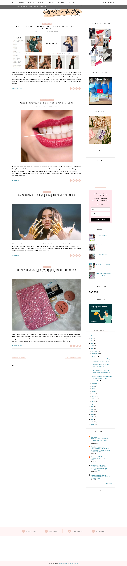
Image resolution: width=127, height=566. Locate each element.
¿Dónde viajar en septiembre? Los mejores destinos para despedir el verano (99, 440)
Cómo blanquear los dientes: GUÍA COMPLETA (47, 103)
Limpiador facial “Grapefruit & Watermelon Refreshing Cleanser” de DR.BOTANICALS (100, 450)
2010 (92, 424)
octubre (94, 356)
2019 (92, 348)
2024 (92, 338)
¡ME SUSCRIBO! (100, 219)
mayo (94, 391)
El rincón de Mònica (97, 457)
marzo (94, 396)
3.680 (31, 531)
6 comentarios (17, 180)
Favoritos (22, 2)
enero (94, 401)
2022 (92, 341)
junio (93, 388)
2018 (92, 404)
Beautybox (46, 267)
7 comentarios (17, 345)
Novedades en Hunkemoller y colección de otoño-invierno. (46, 27)
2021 (92, 343)
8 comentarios (17, 255)
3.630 (54, 531)
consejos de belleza (46, 99)
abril (93, 394)
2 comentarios (17, 88)
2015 (92, 412)
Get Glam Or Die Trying (98, 465)
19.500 (77, 531)
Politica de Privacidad (73, 563)
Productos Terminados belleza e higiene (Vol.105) (100, 477)
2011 (92, 422)
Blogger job (60, 2)
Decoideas (50, 2)
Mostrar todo (109, 483)
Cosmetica (41, 2)
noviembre (95, 353)
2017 (92, 406)
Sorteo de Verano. (102, 254)
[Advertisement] (46, 375)
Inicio (14, 2)
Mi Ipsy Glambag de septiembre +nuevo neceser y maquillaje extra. (47, 271)
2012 (92, 419)
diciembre (95, 351)
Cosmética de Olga (62, 563)
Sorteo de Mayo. (101, 245)
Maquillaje (31, 2)
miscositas (94, 437)
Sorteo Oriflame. (101, 235)
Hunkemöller (47, 23)
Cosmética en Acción (97, 447)
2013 (92, 417)
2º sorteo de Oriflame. (103, 264)
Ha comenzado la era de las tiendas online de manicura (46, 196)
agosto (94, 383)
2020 (92, 346)
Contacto (70, 2)
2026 (92, 335)
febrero (94, 399)
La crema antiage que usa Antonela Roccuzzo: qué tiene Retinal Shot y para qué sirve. (99, 468)
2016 (92, 409)
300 (100, 531)
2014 (92, 414)
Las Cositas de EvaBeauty (98, 475)
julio (93, 386)
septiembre (95, 381)
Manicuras (47, 191)
